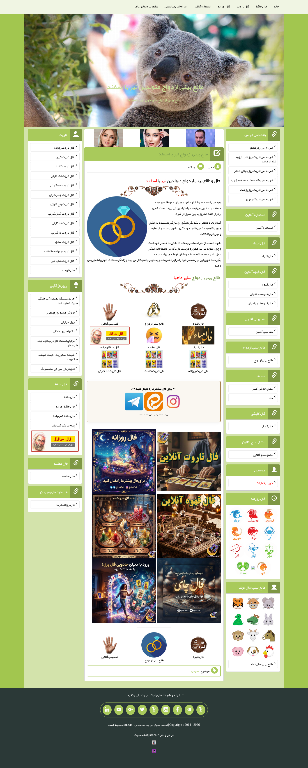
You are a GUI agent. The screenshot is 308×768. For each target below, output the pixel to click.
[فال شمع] (124, 527)
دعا (271, 398)
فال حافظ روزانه (65, 406)
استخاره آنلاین (202, 6)
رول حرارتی (68, 321)
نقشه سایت (141, 735)
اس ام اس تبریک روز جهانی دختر (253, 171)
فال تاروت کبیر (65, 157)
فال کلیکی (267, 426)
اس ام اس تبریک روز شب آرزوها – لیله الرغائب (255, 159)
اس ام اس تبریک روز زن (259, 199)
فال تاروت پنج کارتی (63, 204)
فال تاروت (243, 6)
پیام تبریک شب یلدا (63, 425)
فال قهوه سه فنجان (261, 293)
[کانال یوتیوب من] (118, 710)
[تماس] (154, 710)
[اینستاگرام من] (165, 710)
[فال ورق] (124, 592)
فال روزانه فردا (65, 504)
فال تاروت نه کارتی (63, 223)
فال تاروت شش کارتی (61, 213)
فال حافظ (261, 6)
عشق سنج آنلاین (263, 454)
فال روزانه (224, 6)
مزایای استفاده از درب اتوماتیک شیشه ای (57, 342)
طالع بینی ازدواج (197, 277)
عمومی (195, 671)
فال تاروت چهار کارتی (62, 194)
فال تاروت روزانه (64, 147)
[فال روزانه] (124, 462)
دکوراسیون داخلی (64, 331)
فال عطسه (68, 476)
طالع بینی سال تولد (261, 664)
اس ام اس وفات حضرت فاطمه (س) (252, 180)
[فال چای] (189, 592)
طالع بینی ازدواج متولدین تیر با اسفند (155, 86)
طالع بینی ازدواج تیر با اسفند (183, 153)
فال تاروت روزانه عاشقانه (59, 251)
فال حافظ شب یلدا (64, 416)
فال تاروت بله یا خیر (63, 261)
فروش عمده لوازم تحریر (60, 312)
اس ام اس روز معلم (261, 147)
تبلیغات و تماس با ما (146, 6)
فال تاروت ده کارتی (63, 232)
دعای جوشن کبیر (262, 388)
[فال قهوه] (189, 527)
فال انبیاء (267, 256)
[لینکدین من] (107, 710)
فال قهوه (267, 284)
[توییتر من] (142, 710)
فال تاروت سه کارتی (62, 185)
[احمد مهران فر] (200, 139)
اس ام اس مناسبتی (176, 6)
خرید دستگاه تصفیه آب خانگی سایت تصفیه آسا (58, 300)
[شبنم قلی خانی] (108, 139)
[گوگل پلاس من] (130, 710)
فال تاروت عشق (65, 242)
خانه (276, 6)
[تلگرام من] (189, 710)
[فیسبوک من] (177, 710)
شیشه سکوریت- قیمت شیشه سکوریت (58, 356)
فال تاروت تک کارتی (63, 176)
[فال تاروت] (189, 462)
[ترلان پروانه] (154, 139)
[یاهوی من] (200, 710)
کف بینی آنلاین (264, 331)
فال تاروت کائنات (64, 166)
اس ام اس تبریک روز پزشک (256, 190)
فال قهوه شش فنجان (260, 303)
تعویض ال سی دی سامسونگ (58, 368)
